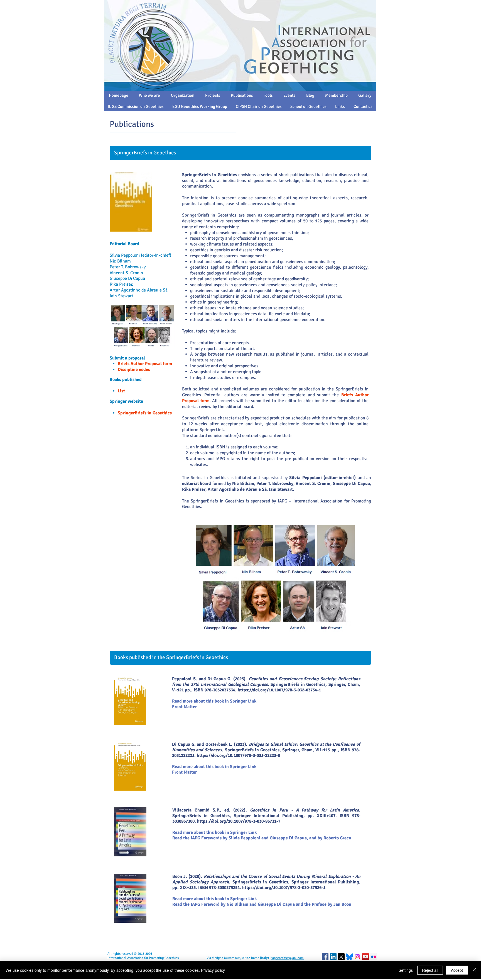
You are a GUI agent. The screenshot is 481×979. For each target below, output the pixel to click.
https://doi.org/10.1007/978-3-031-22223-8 (238, 755)
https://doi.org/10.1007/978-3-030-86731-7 (238, 821)
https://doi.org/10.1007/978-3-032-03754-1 (279, 690)
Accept (457, 970)
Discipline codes (134, 369)
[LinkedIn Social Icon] (333, 956)
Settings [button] (406, 970)
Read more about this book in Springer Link (214, 899)
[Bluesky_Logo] (349, 956)
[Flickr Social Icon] (373, 956)
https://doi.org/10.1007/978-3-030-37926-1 (283, 887)
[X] (341, 956)
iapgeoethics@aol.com (287, 958)
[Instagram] (357, 956)
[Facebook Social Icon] (325, 956)
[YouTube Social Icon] (365, 956)
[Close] (474, 970)
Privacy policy (213, 970)
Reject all (430, 970)
